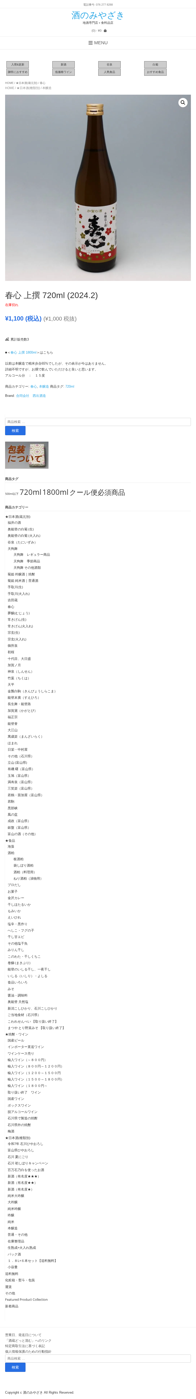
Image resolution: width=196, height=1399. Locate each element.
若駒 (11, 801)
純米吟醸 (14, 1208)
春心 (42, 82)
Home (9, 82)
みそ (11, 989)
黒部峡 (13, 808)
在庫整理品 (16, 1241)
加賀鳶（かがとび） (23, 710)
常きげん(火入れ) (20, 626)
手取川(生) (15, 587)
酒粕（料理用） (23, 872)
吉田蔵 (13, 600)
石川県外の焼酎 (19, 1124)
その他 (10, 1293)
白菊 (155, 64)
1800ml (55, 492)
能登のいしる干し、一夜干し (29, 969)
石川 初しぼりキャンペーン (28, 1163)
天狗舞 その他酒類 (25, 567)
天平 (11, 684)
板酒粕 (16, 859)
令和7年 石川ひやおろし (25, 1143)
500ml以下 (12, 494)
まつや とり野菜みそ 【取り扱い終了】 (37, 1027)
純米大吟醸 (16, 1195)
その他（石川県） (21, 756)
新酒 (63, 64)
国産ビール (16, 1040)
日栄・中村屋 (18, 749)
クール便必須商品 (97, 492)
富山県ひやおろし (21, 1150)
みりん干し (16, 949)
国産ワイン (16, 1098)
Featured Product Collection (26, 1299)
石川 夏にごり (18, 1156)
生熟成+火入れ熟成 (22, 1247)
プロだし (14, 884)
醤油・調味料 (18, 995)
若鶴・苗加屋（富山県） (26, 795)
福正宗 (13, 717)
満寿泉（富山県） (21, 782)
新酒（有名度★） (21, 1189)
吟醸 (11, 1215)
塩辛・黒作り (18, 924)
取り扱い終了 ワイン (24, 1092)
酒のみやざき (98, 15)
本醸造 (47, 88)
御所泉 (13, 645)
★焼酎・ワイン (16, 1034)
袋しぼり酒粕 (21, 865)
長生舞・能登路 (19, 704)
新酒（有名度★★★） (24, 1176)
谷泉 (109, 64)
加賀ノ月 (14, 665)
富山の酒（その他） (23, 834)
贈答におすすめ (18, 71)
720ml (69, 386)
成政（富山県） (19, 820)
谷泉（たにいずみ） (23, 542)
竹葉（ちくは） (19, 678)
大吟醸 (13, 1202)
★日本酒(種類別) (28, 88)
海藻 (11, 846)
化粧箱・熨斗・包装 (20, 1280)
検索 (15, 431)
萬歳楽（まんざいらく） (26, 736)
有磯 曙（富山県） (21, 769)
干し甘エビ (16, 936)
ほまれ (13, 743)
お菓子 (13, 891)
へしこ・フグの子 (21, 930)
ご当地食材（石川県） (24, 1014)
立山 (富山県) (17, 762)
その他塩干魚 (18, 943)
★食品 (10, 840)
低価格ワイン (63, 71)
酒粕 (11, 852)
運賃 (8, 1286)
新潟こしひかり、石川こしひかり (32, 1008)
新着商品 (11, 1306)
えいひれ (14, 917)
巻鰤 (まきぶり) (19, 962)
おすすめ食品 (155, 71)
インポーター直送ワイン (26, 1046)
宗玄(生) (14, 632)
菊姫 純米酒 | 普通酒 (23, 580)
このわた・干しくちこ (24, 956)
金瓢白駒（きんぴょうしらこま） (32, 691)
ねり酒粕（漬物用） (26, 878)
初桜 (11, 652)
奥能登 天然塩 (18, 1001)
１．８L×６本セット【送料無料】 (33, 1260)
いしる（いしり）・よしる (27, 976)
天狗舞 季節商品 (25, 561)
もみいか (14, 911)
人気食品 (109, 71)
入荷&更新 (17, 64)
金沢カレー (16, 897)
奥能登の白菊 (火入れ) (24, 535)
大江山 (13, 730)
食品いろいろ (18, 982)
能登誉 (13, 723)
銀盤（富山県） (19, 827)
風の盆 (13, 814)
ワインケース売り (21, 1053)
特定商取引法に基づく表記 (25, 1345)
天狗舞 (13, 548)
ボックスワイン (19, 1105)
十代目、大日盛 (19, 658)
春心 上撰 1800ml (23, 352)
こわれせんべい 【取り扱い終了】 (33, 1021)
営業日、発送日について (23, 1334)
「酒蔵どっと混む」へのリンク (28, 1340)
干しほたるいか (19, 904)
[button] (183, 102)
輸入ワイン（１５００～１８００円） (36, 1079)
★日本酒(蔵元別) (27, 82)
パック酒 (14, 1254)
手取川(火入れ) (19, 593)
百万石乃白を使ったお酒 (26, 1169)
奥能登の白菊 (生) (21, 529)
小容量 (13, 1267)
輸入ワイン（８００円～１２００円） (36, 1066)
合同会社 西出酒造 (31, 396)
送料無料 (11, 1273)
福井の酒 (14, 522)
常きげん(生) (17, 619)
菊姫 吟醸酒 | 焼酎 (21, 574)
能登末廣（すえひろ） (24, 697)
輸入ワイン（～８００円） (27, 1059)
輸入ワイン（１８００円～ (27, 1085)
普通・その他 (18, 1234)
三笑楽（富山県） (21, 788)
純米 (11, 1221)
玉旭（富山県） (19, 775)
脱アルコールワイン (23, 1111)
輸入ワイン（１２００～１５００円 (34, 1072)
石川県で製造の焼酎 (23, 1118)
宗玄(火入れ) (19, 639)
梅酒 (11, 1131)
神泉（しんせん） (21, 671)
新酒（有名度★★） (23, 1182)
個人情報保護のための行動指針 (28, 1351)
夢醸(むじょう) (19, 613)
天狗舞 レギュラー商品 (30, 554)
